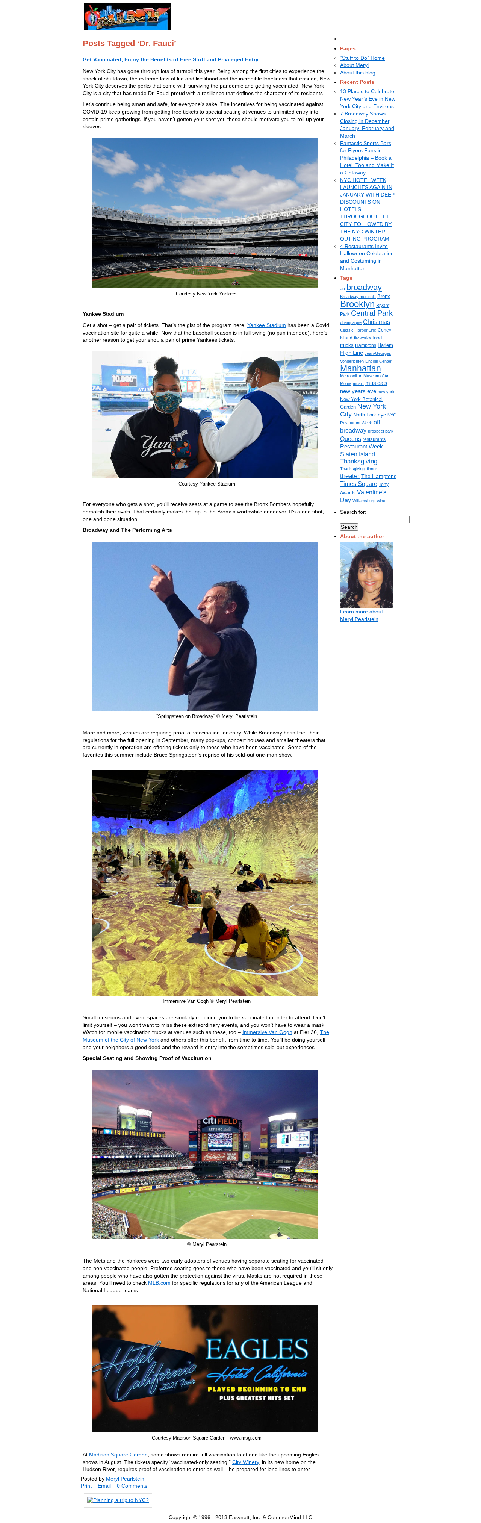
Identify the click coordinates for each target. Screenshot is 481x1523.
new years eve (358, 391)
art (342, 288)
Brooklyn (357, 304)
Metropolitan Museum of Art (365, 376)
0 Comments (132, 1486)
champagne (351, 322)
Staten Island (357, 454)
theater (350, 476)
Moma (345, 383)
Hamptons (365, 345)
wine (381, 500)
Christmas (376, 322)
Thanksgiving (358, 461)
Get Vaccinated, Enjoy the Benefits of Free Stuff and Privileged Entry (171, 59)
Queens (350, 439)
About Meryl (354, 65)
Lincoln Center (378, 361)
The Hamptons (378, 476)
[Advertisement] (269, 15)
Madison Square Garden (118, 1455)
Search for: (353, 512)
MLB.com (159, 1283)
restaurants (374, 439)
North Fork (364, 415)
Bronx (383, 296)
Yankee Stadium (266, 325)
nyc (382, 415)
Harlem (385, 345)
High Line (351, 353)
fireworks (362, 338)
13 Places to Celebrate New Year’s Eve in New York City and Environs (367, 98)
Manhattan (360, 368)
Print (86, 1486)
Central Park (372, 313)
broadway (364, 287)
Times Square (358, 483)
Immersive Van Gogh (267, 1032)
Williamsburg (363, 500)
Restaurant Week (361, 447)
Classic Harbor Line (358, 330)
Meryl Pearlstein (125, 1479)
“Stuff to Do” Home (362, 58)
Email (104, 1486)
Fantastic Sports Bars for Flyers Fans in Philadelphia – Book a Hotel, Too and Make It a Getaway (367, 158)
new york (386, 391)
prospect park (380, 431)
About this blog (357, 73)
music (358, 383)
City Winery (245, 1462)
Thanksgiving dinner (358, 468)
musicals (376, 383)
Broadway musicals (358, 296)
